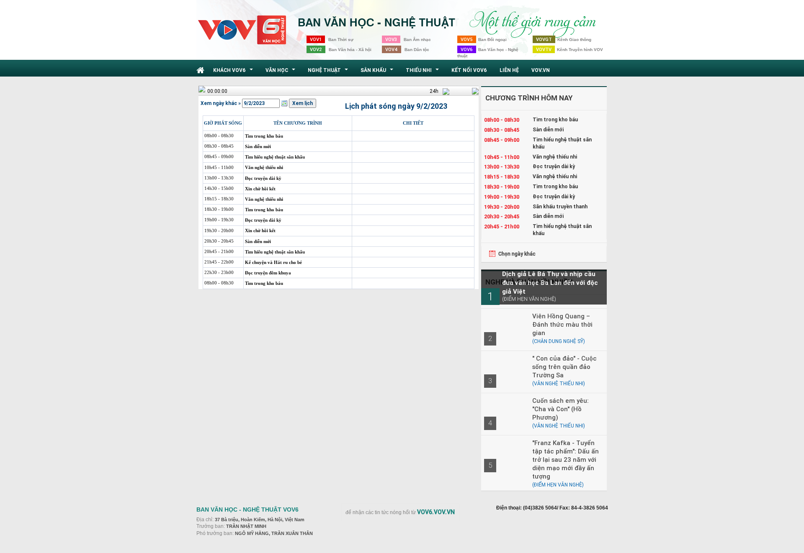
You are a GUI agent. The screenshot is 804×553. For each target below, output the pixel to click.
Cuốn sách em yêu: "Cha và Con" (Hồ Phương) (560, 409)
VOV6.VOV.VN (436, 512)
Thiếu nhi (423, 72)
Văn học (281, 72)
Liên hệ (509, 70)
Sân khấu (378, 72)
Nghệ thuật (329, 72)
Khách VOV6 (234, 72)
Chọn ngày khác (517, 254)
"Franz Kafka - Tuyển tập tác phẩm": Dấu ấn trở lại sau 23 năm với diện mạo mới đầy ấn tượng (565, 459)
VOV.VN (540, 70)
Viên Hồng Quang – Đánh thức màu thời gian (562, 324)
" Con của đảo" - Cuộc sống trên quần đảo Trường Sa (564, 366)
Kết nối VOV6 (469, 70)
